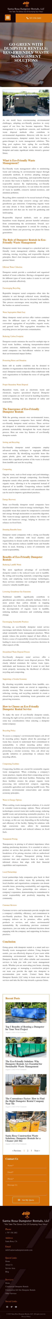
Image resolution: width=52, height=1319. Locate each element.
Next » (37, 1150)
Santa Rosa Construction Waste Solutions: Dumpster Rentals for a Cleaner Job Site (23, 1138)
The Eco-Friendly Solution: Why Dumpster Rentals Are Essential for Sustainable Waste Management (23, 1064)
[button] (8, 17)
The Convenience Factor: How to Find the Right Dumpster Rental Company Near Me (25, 1101)
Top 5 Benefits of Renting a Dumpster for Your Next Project (24, 1028)
